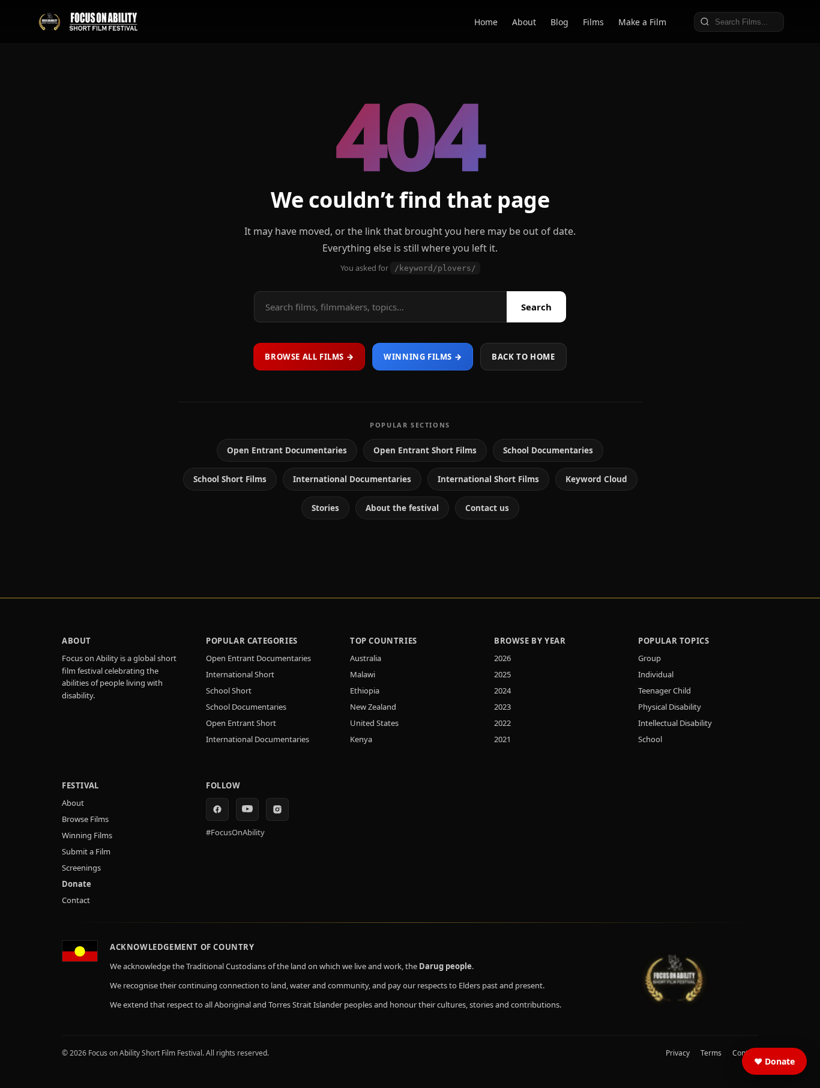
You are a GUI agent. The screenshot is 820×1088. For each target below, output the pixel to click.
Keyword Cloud (596, 479)
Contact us (487, 508)
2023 (502, 706)
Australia (365, 658)
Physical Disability (669, 706)
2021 (502, 739)
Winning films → (423, 356)
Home (486, 22)
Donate (76, 883)
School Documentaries (548, 450)
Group (649, 658)
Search (536, 307)
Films (593, 22)
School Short (229, 690)
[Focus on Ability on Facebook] (217, 809)
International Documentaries (352, 479)
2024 (502, 690)
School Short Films (230, 479)
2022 (502, 723)
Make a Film (642, 22)
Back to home (523, 356)
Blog (559, 22)
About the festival (402, 508)
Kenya (361, 739)
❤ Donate (774, 1061)
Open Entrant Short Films (425, 450)
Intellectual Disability (675, 723)
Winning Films (87, 835)
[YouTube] (247, 809)
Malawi (362, 674)
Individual (656, 674)
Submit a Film (86, 851)
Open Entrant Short (241, 723)
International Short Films (488, 479)
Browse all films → (309, 356)
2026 (502, 658)
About (524, 22)
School (650, 739)
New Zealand (373, 706)
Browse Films (85, 819)
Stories (325, 508)
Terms (711, 1053)
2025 (502, 674)
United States (374, 723)
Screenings (81, 867)
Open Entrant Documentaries (287, 450)
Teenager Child (664, 690)
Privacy (678, 1053)
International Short (240, 674)
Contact (76, 900)
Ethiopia (364, 690)
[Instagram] (277, 809)
